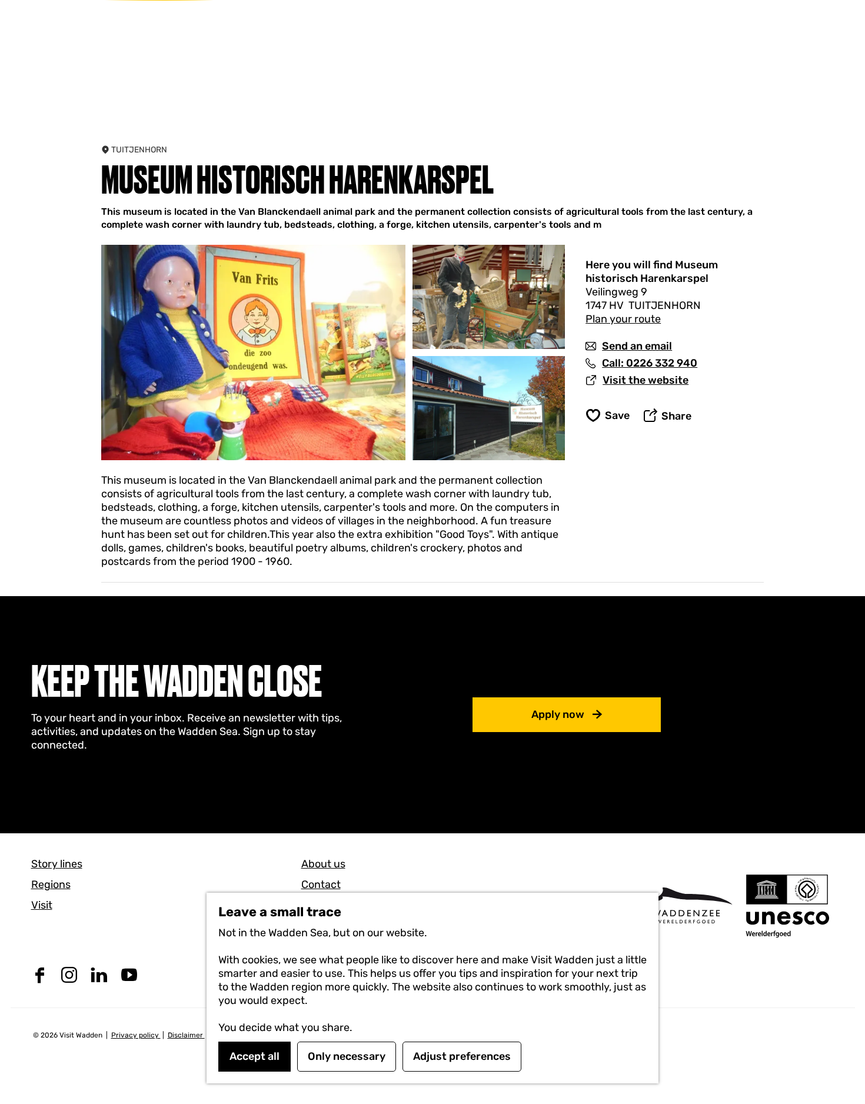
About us (323, 863)
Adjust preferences (462, 1056)
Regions (51, 884)
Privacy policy (136, 1035)
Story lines (56, 863)
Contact (321, 884)
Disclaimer (186, 1035)
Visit (41, 905)
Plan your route (623, 318)
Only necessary (346, 1056)
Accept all (254, 1056)
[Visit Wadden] (685, 905)
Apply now (557, 714)
